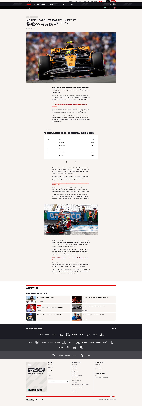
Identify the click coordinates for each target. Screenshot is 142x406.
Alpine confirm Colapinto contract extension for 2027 (93, 314)
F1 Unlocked (71, 4)
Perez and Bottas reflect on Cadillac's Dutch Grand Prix (93, 306)
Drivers (57, 4)
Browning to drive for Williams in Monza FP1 (46, 297)
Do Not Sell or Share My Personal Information (80, 384)
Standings (50, 4)
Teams (63, 4)
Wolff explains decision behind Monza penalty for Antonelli (49, 314)
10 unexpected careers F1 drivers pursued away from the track (95, 297)
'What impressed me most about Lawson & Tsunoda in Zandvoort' (50, 307)
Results (43, 4)
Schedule (36, 4)
